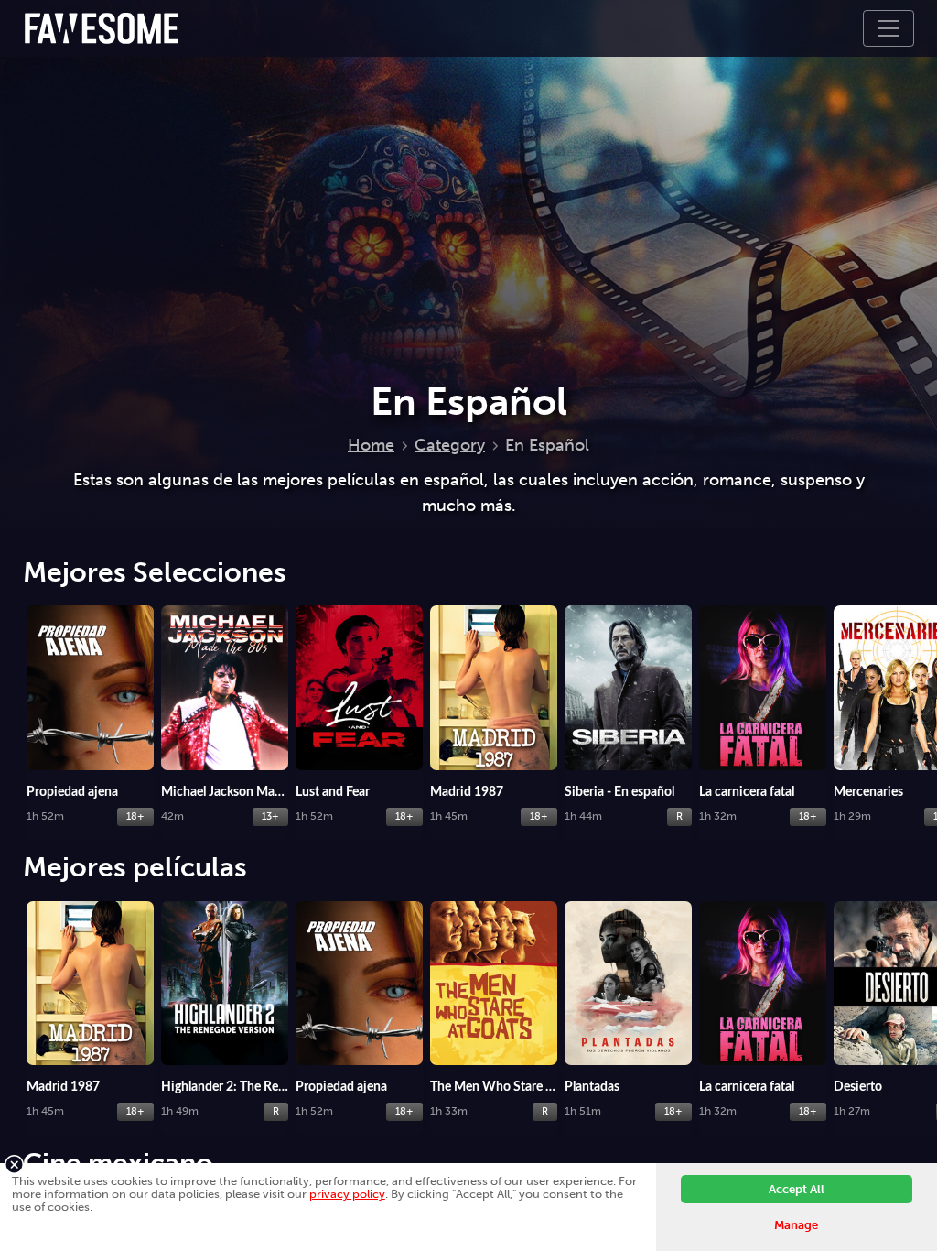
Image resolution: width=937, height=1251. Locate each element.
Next (918, 685)
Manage (796, 1225)
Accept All (796, 1189)
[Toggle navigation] (888, 28)
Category (450, 445)
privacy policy (347, 1194)
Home (371, 445)
